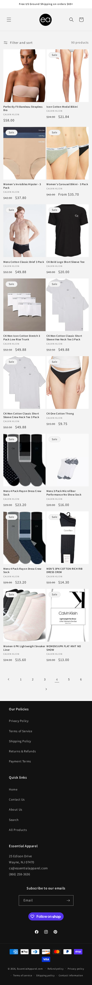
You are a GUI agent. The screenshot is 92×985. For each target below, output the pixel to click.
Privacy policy (76, 968)
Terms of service (22, 975)
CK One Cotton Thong (60, 413)
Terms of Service (20, 731)
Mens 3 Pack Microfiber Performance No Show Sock (63, 492)
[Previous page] (9, 679)
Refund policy (55, 968)
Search (14, 820)
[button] (9, 20)
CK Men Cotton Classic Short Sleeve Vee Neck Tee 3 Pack (64, 337)
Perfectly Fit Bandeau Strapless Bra (23, 108)
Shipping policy (45, 975)
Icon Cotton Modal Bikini (62, 106)
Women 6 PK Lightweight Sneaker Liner (24, 647)
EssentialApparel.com (30, 968)
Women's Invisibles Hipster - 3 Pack (22, 185)
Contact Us (17, 799)
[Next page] (46, 689)
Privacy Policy (18, 721)
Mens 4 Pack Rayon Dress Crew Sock (22, 492)
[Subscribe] (68, 900)
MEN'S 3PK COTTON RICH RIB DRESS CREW (64, 570)
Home (13, 789)
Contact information (71, 975)
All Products (18, 830)
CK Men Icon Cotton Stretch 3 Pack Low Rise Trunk (21, 337)
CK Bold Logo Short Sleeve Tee (65, 262)
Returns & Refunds (22, 751)
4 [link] (57, 679)
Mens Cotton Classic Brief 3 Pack (23, 262)
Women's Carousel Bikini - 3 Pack (67, 184)
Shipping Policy (20, 741)
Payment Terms (20, 761)
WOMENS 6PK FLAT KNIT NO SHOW (63, 647)
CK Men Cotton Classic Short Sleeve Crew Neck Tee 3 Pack (21, 415)
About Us (15, 809)
